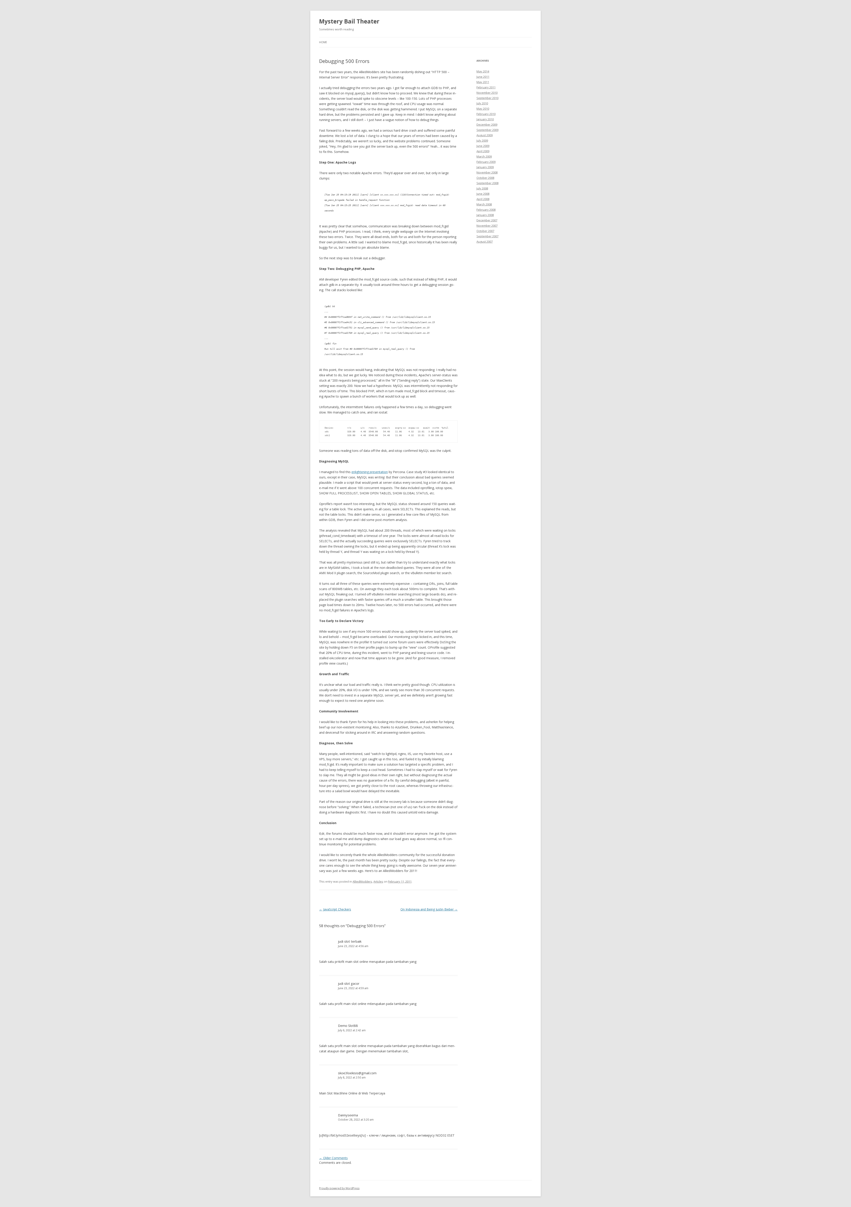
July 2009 (482, 140)
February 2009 (486, 162)
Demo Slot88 (348, 1025)
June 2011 (482, 77)
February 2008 (486, 210)
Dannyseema (348, 1115)
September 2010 (487, 98)
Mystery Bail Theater (349, 21)
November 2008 (487, 172)
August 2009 (484, 135)
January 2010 (485, 119)
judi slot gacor (348, 983)
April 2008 (482, 199)
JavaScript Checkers (335, 909)
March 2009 (484, 156)
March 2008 (484, 204)
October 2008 (485, 178)
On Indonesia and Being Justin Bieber (429, 909)
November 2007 (487, 226)
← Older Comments (333, 1158)
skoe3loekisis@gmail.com (357, 1073)
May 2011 (482, 82)
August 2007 (484, 242)
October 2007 (485, 231)
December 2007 (486, 220)
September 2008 (487, 183)
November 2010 (487, 93)
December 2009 (486, 125)
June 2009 (482, 146)
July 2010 (482, 103)
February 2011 (486, 87)
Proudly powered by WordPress (339, 1188)
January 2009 (485, 167)
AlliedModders (362, 881)
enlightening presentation (369, 472)
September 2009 (487, 130)
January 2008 (485, 215)
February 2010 (486, 114)
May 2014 (482, 71)
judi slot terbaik (349, 941)
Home (323, 42)
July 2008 (482, 188)
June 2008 (482, 194)
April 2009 (482, 151)
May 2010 (482, 109)
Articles (378, 881)
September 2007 (487, 236)
